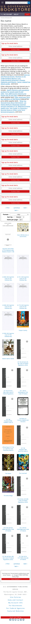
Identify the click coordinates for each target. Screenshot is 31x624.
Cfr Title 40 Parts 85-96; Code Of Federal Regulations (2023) (22, 363)
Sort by (10, 217)
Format (6, 214)
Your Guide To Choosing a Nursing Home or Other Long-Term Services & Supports (14, 110)
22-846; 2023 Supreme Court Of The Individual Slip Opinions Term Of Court (8, 306)
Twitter (13, 620)
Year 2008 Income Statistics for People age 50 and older (13, 95)
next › (25, 208)
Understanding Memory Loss (11, 78)
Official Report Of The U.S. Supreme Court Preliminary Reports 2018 (8, 448)
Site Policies (15, 597)
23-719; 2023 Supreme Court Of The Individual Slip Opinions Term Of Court (23, 306)
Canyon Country (23, 330)
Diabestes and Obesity (8, 82)
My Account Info (15, 603)
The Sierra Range (8, 495)
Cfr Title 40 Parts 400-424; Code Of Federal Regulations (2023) (8, 558)
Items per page (12, 220)
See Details (15, 579)
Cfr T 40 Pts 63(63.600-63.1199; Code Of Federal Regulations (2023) (23, 392)
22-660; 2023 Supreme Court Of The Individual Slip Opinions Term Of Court (8, 278)
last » (16, 210)
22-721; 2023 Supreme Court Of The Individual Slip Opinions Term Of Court (23, 278)
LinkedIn (23, 620)
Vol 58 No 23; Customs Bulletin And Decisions (23, 420)
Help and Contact (15, 600)
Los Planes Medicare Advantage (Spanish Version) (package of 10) (13, 104)
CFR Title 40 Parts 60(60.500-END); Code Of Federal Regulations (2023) (8, 529)
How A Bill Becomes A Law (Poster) (23, 235)
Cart (27, 14)
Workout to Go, (20, 77)
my (6, 14)
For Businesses (15, 605)
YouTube (18, 620)
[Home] (15, 10)
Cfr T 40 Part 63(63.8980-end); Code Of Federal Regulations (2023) (23, 529)
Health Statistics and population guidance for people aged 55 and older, (15, 92)
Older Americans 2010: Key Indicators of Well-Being (15, 98)
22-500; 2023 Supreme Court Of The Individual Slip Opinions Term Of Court (8, 335)
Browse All (8, 17)
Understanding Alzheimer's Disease (13, 80)
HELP (16, 14)
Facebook (10, 620)
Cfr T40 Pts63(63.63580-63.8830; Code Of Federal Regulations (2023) (8, 421)
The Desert (8, 473)
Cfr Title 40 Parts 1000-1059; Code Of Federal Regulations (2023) (8, 392)
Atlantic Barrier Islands (8, 358)
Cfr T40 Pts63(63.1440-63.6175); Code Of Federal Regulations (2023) (23, 449)
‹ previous (16, 208)
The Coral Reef (23, 473)
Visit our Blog (15, 617)
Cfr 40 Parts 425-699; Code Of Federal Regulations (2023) (22, 500)
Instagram (16, 620)
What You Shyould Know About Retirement (13, 102)
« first (7, 208)
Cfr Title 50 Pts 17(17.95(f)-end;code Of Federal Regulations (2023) (22, 558)
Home (2, 17)
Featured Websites (15, 611)
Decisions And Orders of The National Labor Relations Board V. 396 (8, 250)
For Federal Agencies (15, 608)
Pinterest (21, 620)
